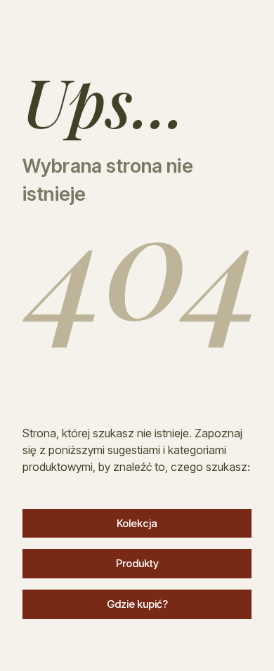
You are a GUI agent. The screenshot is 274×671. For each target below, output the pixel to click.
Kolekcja (137, 523)
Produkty (137, 563)
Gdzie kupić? (137, 604)
